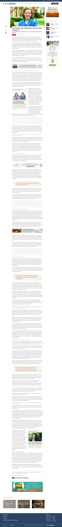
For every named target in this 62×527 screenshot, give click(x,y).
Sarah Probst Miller (53, 35)
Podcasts (31, 3)
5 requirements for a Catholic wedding (54, 39)
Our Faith (51, 29)
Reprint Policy (48, 519)
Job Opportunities (49, 520)
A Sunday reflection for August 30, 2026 (53, 35)
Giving (40, 3)
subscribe (55, 3)
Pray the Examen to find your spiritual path (54, 30)
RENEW (4, 518)
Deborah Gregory (52, 31)
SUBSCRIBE (5, 515)
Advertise (54, 518)
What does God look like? (38, 503)
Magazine (35, 3)
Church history (16, 477)
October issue (24, 472)
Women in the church (25, 477)
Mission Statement (49, 516)
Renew (54, 0)
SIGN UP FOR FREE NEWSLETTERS (10, 520)
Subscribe (57, 0)
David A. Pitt (9, 504)
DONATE (5, 516)
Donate (52, 0)
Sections (26, 3)
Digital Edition (44, 0)
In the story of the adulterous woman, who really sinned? (24, 504)
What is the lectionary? (9, 503)
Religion (14, 34)
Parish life (20, 477)
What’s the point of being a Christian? (54, 26)
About (22, 3)
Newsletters (48, 0)
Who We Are (48, 518)
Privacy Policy (42, 525)
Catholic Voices (53, 33)
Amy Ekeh (38, 504)
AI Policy (54, 516)
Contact (54, 519)
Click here (15, 473)
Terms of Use (39, 525)
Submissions (54, 520)
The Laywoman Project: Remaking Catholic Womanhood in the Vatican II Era (26, 58)
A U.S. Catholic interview (21, 34)
